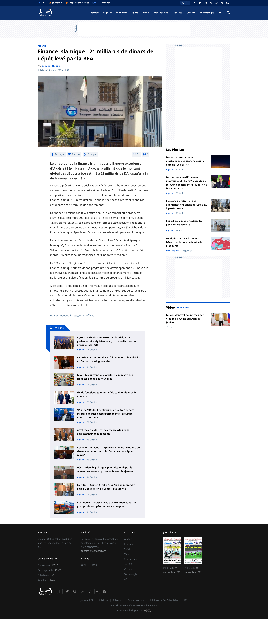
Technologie (207, 12)
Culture (191, 12)
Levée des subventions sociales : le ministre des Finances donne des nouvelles (105, 376)
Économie (121, 12)
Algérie (107, 12)
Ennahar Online (51, 65)
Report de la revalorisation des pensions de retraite (184, 222)
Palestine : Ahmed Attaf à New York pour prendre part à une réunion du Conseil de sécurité (106, 486)
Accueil (94, 12)
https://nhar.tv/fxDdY (83, 315)
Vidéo (145, 12)
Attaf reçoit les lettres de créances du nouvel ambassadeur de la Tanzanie (103, 431)
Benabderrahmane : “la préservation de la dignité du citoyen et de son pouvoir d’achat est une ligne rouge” (108, 451)
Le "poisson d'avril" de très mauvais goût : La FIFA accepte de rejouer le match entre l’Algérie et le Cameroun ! (186, 183)
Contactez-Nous (136, 600)
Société (178, 12)
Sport (135, 12)
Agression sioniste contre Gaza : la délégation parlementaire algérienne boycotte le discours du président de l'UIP (106, 341)
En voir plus (183, 307)
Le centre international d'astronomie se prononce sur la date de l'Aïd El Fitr (185, 161)
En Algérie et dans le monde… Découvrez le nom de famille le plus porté (184, 242)
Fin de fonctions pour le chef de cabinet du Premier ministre (107, 394)
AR (220, 12)
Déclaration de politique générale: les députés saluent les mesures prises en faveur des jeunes (105, 469)
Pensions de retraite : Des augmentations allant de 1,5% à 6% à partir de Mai (186, 204)
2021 (83, 565)
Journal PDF (87, 600)
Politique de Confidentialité (164, 600)
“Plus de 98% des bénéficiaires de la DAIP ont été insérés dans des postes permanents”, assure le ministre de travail (105, 413)
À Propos (118, 600)
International (161, 12)
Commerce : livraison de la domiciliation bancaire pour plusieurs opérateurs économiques (106, 504)
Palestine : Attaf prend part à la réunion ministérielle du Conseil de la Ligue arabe (108, 359)
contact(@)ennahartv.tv (93, 550)
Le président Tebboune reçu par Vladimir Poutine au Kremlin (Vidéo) (185, 318)
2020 (94, 565)
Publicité (103, 600)
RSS (185, 600)
